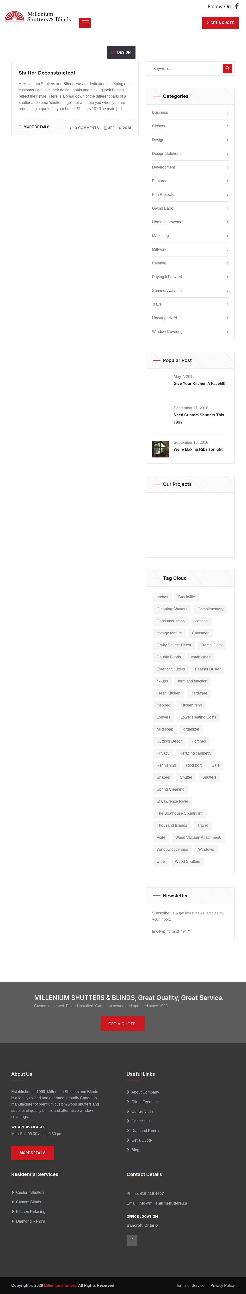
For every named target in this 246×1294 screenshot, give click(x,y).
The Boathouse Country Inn (180, 813)
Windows (206, 849)
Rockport (194, 765)
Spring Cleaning (170, 789)
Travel (157, 304)
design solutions (166, 154)
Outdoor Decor (169, 741)
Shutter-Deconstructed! (47, 73)
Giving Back (162, 208)
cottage (201, 621)
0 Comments (87, 128)
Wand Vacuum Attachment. (198, 837)
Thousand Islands (172, 825)
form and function (192, 681)
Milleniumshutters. (60, 1285)
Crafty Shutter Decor (174, 645)
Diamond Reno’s (145, 1131)
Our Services (142, 1111)
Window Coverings (168, 332)
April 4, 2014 (119, 128)
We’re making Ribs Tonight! (199, 449)
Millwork (159, 249)
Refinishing (166, 765)
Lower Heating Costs (198, 717)
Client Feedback (145, 1102)
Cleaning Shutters (172, 609)
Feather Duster (208, 669)
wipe (161, 861)
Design (124, 52)
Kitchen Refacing (30, 1212)
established (201, 657)
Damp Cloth (211, 645)
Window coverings (172, 849)
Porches (199, 741)
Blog (135, 1150)
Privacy (163, 753)
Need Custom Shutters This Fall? (199, 418)
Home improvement (168, 222)
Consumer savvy (171, 621)
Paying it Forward (167, 277)
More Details (36, 127)
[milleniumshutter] (38, 16)
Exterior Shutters (171, 669)
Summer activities (167, 291)
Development (163, 167)
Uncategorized (164, 318)
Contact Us (140, 1121)
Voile (161, 837)
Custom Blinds (28, 1202)
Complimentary (210, 609)
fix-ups (162, 681)
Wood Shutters (187, 861)
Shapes (163, 777)
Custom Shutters (30, 1192)
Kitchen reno (191, 705)
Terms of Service (190, 1285)
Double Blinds (169, 657)
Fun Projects (163, 195)
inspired (163, 705)
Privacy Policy (222, 1285)
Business (160, 112)
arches (162, 597)
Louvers (163, 717)
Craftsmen (200, 633)
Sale (216, 765)
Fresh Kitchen (168, 693)
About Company (145, 1092)
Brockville (186, 597)
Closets (158, 126)
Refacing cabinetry (195, 753)
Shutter (186, 777)
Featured (159, 181)
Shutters (209, 777)
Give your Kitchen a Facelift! (199, 383)
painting (159, 263)
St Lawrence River (172, 801)
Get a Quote (141, 1140)
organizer (191, 729)
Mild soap (165, 729)
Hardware (199, 693)
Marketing (160, 236)
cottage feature (169, 633)
